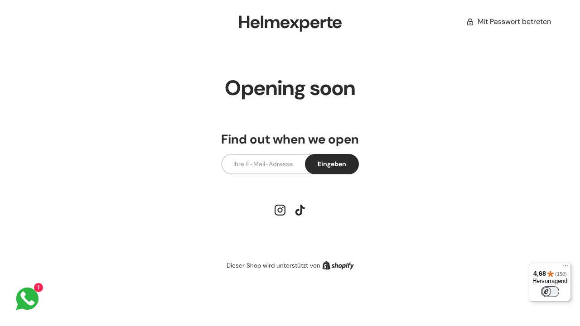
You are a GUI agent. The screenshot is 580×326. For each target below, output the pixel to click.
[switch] (550, 291)
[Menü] (565, 268)
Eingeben (332, 164)
